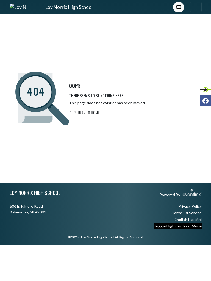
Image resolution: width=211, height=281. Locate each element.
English (180, 219)
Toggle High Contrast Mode (178, 226)
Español (195, 219)
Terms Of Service (187, 212)
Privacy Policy (190, 206)
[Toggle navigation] (195, 7)
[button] (178, 7)
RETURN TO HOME (86, 112)
